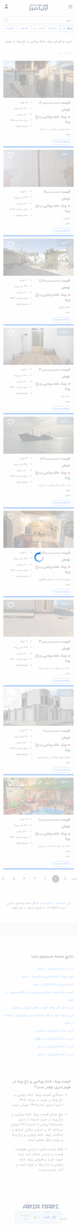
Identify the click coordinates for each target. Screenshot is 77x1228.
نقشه (47, 1217)
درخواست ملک (26, 1217)
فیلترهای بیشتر (10, 29)
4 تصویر (65, 243)
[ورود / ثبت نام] (6, 6)
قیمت (40, 28)
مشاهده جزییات (61, 142)
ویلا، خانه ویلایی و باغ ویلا (52, 29)
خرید (70, 53)
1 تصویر (65, 65)
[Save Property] (11, 67)
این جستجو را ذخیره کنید (55, 903)
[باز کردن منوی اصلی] (70, 6)
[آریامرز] (38, 7)
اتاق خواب (24, 28)
